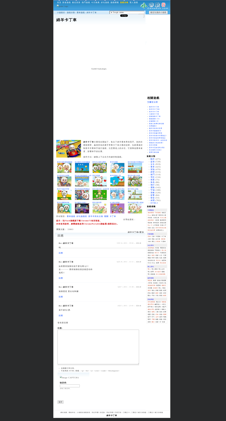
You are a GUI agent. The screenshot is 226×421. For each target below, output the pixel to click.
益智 (153, 162)
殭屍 (149, 314)
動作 (153, 159)
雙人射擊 (151, 271)
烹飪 (153, 177)
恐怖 (149, 322)
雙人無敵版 (151, 274)
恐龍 (153, 314)
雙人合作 (162, 269)
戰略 (164, 317)
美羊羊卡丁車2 (154, 109)
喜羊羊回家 (96, 175)
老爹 (157, 322)
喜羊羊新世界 (97, 202)
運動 (153, 187)
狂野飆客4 (153, 126)
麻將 (154, 280)
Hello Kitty (151, 263)
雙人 (149, 269)
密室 (153, 198)
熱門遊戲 (86, 2)
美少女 (158, 260)
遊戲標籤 (114, 2)
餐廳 (149, 258)
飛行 (153, 185)
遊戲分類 (71, 13)
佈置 (153, 180)
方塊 (157, 295)
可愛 (164, 255)
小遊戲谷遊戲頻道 (83, 412)
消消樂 (150, 288)
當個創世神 (151, 285)
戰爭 (149, 319)
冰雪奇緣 (151, 248)
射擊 (153, 195)
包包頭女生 (151, 260)
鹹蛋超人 (158, 304)
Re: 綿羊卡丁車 (66, 243)
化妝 (160, 258)
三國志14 (126, 412)
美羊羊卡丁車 (154, 111)
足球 (157, 317)
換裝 (153, 255)
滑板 (153, 239)
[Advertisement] (99, 30)
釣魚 (149, 293)
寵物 (157, 258)
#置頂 (136, 232)
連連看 (155, 288)
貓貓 (163, 271)
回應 (61, 253)
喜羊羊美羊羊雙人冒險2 (136, 202)
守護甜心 (158, 250)
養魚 (153, 290)
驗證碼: (63, 383)
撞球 (149, 290)
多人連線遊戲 (160, 274)
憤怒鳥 (150, 280)
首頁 (59, 2)
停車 (149, 236)
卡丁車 (113, 216)
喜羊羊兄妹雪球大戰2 (117, 189)
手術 (153, 295)
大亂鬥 (164, 307)
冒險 (153, 169)
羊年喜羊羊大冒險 (63, 175)
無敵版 (164, 302)
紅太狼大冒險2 (115, 202)
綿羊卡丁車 (92, 13)
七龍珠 (157, 220)
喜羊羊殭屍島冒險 (63, 202)
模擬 (160, 319)
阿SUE (157, 253)
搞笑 (160, 293)
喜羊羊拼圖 (114, 162)
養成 (163, 288)
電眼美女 (163, 248)
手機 (153, 319)
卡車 (149, 241)
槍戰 (153, 312)
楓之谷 (158, 302)
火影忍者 (156, 217)
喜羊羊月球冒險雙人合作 (83, 175)
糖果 (164, 295)
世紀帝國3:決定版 (98, 412)
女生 (153, 164)
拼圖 (157, 290)
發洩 (160, 312)
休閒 (153, 200)
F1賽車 (163, 241)
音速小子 (163, 225)
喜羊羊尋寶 (153, 145)
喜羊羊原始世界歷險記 (82, 189)
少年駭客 (156, 225)
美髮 (157, 255)
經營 (153, 172)
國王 (153, 322)
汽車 (153, 236)
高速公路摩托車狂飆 (156, 123)
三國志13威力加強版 (138, 412)
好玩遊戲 (105, 2)
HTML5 (154, 203)
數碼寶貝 (163, 220)
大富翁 (150, 283)
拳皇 (149, 312)
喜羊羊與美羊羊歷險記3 (136, 162)
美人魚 (164, 250)
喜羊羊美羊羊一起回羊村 (100, 189)
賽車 (153, 167)
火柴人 (164, 304)
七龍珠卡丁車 (154, 114)
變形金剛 (158, 307)
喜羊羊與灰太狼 (95, 216)
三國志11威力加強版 (155, 412)
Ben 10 (150, 225)
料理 (153, 258)
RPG (153, 317)
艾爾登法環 (152, 102)
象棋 (157, 293)
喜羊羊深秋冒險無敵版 (64, 162)
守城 (153, 190)
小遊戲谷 (61, 13)
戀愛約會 (151, 253)
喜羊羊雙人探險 (133, 189)
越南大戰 (151, 309)
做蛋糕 (164, 260)
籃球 (161, 317)
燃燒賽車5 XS (154, 119)
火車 (149, 239)
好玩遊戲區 (82, 216)
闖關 (106, 216)
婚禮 (157, 263)
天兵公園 (163, 217)
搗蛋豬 (158, 285)
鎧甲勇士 (151, 307)
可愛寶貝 (163, 253)
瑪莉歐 (150, 223)
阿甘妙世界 (151, 230)
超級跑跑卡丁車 (155, 116)
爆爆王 (164, 285)
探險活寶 (163, 223)
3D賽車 (158, 236)
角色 (153, 182)
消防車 (163, 239)
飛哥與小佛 (162, 215)
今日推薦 (95, 2)
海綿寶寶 (151, 212)
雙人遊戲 (134, 2)
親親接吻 (151, 250)
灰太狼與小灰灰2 (80, 202)
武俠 (157, 314)
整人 (160, 288)
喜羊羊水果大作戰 (134, 175)
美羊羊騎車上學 (115, 175)
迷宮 (164, 293)
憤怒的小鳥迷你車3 (156, 143)
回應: (60, 328)
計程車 (157, 241)
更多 (163, 322)
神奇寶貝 (156, 223)
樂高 (160, 290)
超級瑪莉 (151, 220)
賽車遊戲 (81, 13)
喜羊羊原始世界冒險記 (157, 138)
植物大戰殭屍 (161, 280)
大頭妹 (157, 248)
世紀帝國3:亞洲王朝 (114, 412)
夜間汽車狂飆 (154, 152)
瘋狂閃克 (151, 304)
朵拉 (153, 228)
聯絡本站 (72, 412)
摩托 (153, 241)
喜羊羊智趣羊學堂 (63, 189)
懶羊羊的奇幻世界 (155, 128)
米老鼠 (150, 217)
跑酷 (157, 319)
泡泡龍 (155, 283)
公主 (160, 255)
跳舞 (164, 258)
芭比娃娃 (163, 263)
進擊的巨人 (160, 230)
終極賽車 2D (154, 121)
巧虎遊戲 (158, 212)
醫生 (149, 295)
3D (160, 322)
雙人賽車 (155, 269)
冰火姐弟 (158, 271)
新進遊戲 (66, 2)
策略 (153, 193)
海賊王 (164, 212)
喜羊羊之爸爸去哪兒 (99, 162)
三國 (157, 312)
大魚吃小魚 (162, 283)
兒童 (149, 228)
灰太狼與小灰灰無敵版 (82, 162)
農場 (160, 295)
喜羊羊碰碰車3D (155, 131)
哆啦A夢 (155, 215)
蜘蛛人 (164, 309)
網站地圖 (64, 412)
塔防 (164, 319)
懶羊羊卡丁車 (154, 107)
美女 (149, 255)
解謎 (153, 293)
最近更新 (76, 2)
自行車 (157, 239)
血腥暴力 (158, 309)
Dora (149, 215)
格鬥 (153, 175)
